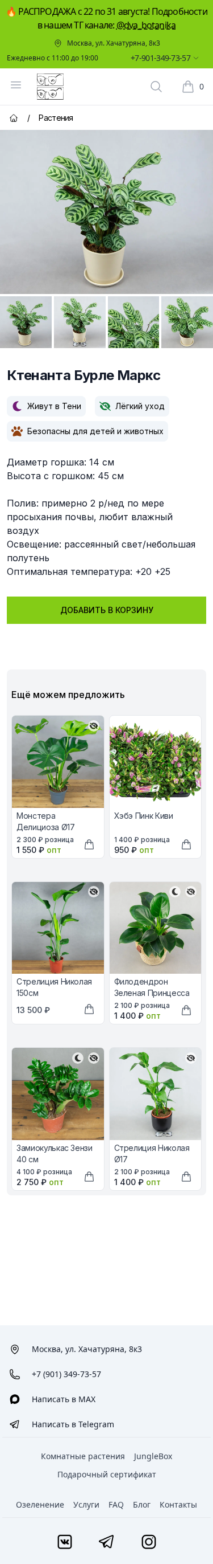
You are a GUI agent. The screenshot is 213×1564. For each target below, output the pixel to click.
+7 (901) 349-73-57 (66, 1374)
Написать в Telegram (73, 1424)
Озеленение (40, 1504)
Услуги (86, 1504)
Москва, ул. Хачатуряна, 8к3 (113, 43)
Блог (142, 1504)
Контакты (178, 1504)
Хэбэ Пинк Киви (143, 815)
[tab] (26, 322)
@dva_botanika (146, 25)
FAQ (116, 1504)
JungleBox (153, 1456)
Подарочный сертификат (106, 1474)
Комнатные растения (83, 1456)
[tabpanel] (106, 212)
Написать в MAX (63, 1399)
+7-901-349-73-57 (160, 57)
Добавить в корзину (106, 610)
